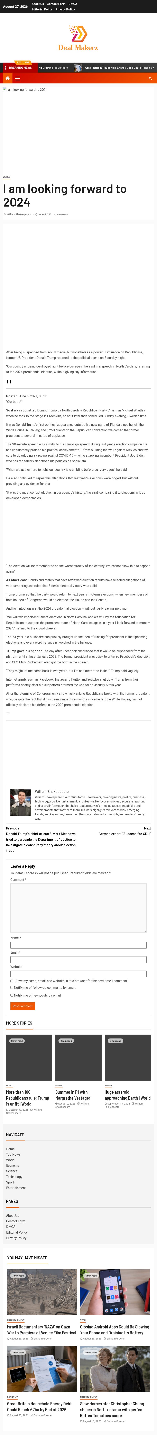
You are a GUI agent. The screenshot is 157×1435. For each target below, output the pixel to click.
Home (10, 1149)
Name (15, 938)
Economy (12, 1166)
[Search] (150, 78)
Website (16, 967)
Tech (83, 1320)
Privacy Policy (65, 9)
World (6, 177)
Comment (18, 880)
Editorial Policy (42, 9)
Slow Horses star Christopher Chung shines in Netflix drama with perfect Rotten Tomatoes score (112, 1409)
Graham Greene (43, 1338)
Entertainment (16, 1188)
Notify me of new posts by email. (37, 995)
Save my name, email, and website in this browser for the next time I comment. (72, 981)
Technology (14, 1177)
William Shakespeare (19, 214)
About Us (38, 4)
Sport (10, 1182)
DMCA (72, 4)
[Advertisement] (78, 254)
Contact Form (56, 4)
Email (15, 952)
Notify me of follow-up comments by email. (45, 988)
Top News (13, 1154)
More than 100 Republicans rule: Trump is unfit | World (27, 1098)
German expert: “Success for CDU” (125, 831)
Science (12, 1171)
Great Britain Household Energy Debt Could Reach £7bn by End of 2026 (103, 67)
